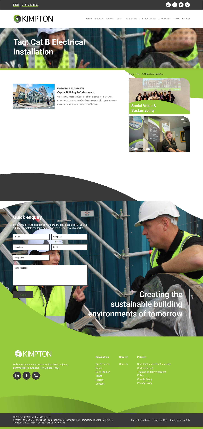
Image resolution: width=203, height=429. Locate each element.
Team (119, 18)
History (99, 379)
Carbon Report (145, 368)
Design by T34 (160, 420)
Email (16, 4)
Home (89, 18)
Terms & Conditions (140, 420)
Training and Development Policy (151, 373)
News (176, 18)
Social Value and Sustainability (154, 364)
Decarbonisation (148, 18)
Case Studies (165, 18)
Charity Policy (144, 379)
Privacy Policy (144, 383)
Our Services (131, 18)
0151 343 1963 (30, 4)
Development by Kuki (179, 420)
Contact (186, 18)
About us (99, 18)
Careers (110, 18)
